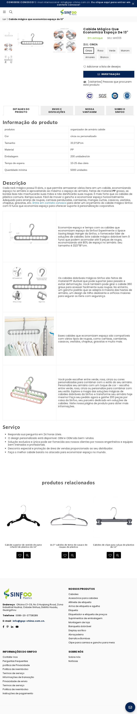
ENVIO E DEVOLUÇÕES (57, 110)
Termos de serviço (13, 673)
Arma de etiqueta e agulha (84, 606)
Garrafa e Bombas (79, 638)
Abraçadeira (75, 634)
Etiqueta (73, 610)
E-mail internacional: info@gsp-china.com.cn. (69, 3)
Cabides (73, 594)
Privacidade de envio (15, 681)
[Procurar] (10, 11)
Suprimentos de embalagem (85, 618)
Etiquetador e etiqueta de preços (87, 614)
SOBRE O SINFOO (120, 110)
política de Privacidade (16, 665)
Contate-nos (10, 657)
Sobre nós (74, 657)
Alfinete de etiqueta (79, 602)
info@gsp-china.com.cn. (29, 621)
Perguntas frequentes (15, 661)
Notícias (73, 661)
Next (77, 44)
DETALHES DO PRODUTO (21, 110)
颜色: (90, 44)
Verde (112, 50)
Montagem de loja (79, 622)
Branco (104, 57)
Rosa (100, 50)
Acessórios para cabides (83, 598)
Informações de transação (18, 677)
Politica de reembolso (15, 669)
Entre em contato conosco (50, 203)
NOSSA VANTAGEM (90, 110)
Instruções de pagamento (18, 693)
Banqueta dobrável (79, 626)
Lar (4, 19)
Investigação (110, 74)
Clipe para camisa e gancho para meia (91, 642)
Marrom (125, 50)
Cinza (88, 50)
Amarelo (90, 57)
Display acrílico (77, 630)
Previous (17, 44)
